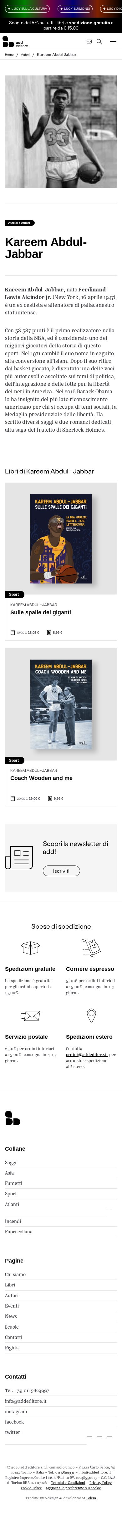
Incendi (13, 1221)
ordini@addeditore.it (87, 1055)
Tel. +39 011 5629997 (27, 1390)
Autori (25, 54)
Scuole (12, 1327)
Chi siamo (15, 1274)
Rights (11, 1347)
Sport (11, 1193)
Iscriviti (61, 871)
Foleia (91, 1498)
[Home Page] (15, 41)
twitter (12, 1432)
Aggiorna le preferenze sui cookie (73, 1488)
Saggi (10, 1162)
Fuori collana (19, 1231)
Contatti (13, 1337)
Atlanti (12, 1204)
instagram (16, 1411)
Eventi (12, 1306)
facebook (14, 1422)
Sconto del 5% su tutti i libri (36, 22)
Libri (10, 1284)
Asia (9, 1173)
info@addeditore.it (26, 1401)
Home (9, 54)
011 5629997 (64, 1472)
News (11, 1316)
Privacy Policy (100, 1482)
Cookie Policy (31, 1488)
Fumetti (13, 1183)
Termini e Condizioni (68, 1482)
